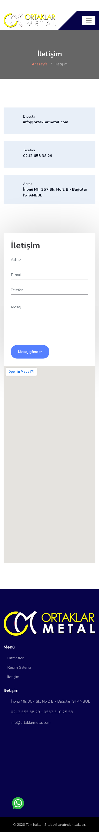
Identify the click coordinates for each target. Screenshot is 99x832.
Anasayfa (39, 64)
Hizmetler (15, 658)
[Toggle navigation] (88, 20)
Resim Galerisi (19, 667)
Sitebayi (51, 824)
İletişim (13, 677)
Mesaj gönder (30, 351)
